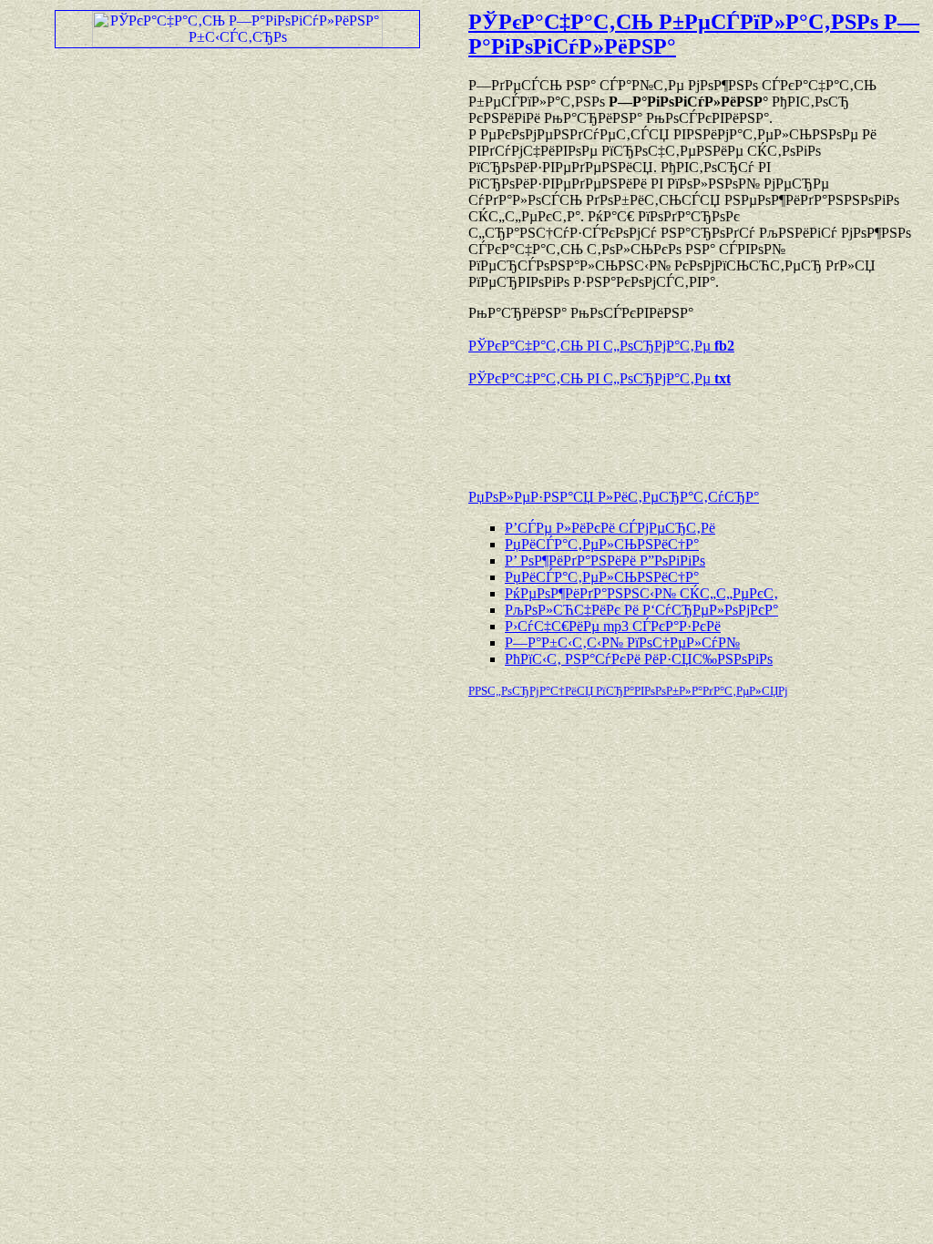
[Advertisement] (681, 429)
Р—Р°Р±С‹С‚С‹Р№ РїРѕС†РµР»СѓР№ (622, 642)
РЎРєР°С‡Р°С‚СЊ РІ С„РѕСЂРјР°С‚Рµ (601, 345)
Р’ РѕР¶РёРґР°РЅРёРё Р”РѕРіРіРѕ (605, 560)
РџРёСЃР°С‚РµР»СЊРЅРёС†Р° (602, 544)
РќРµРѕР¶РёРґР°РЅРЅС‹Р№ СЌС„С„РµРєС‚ (641, 593)
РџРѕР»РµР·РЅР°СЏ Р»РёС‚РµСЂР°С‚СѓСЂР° (613, 497)
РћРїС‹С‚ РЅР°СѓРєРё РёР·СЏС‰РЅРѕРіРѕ (639, 659)
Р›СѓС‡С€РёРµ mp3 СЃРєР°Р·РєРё (613, 626)
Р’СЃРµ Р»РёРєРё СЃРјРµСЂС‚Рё (610, 527)
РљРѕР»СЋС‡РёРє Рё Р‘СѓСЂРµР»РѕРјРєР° (641, 609)
